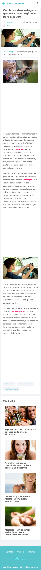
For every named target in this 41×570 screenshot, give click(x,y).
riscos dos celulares (25, 384)
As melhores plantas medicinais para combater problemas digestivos (18, 465)
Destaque (9, 22)
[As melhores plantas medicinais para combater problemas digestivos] (20, 450)
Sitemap (31, 552)
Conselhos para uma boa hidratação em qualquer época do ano (17, 499)
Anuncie (20, 552)
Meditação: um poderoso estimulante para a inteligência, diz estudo (17, 532)
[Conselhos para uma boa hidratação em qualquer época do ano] (20, 483)
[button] (37, 3)
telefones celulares (12, 389)
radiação (28, 180)
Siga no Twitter (17, 558)
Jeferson (8, 26)
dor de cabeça (17, 311)
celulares (19, 149)
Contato (9, 552)
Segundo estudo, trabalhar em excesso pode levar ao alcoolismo (20, 432)
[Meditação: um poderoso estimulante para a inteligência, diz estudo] (20, 517)
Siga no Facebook (24, 558)
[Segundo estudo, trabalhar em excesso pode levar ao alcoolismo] (20, 416)
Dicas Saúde (10, 384)
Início (5, 52)
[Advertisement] (20, 108)
